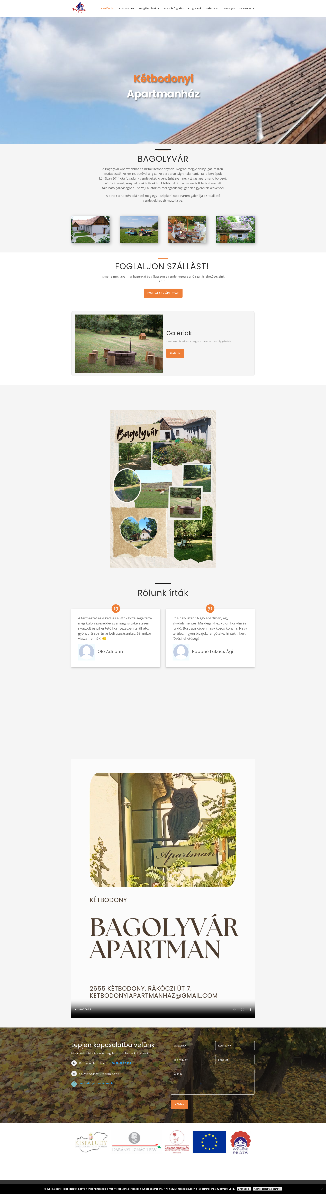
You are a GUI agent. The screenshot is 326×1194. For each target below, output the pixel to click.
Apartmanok (126, 8)
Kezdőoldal (108, 8)
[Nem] (321, 1189)
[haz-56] (90, 229)
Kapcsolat (245, 8)
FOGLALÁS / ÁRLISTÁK (163, 293)
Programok (195, 8)
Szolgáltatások (147, 8)
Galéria (210, 8)
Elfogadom (244, 1188)
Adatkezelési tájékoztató (267, 1188)
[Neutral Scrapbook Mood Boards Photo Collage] (163, 489)
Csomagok (229, 8)
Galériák (179, 333)
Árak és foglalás (174, 8)
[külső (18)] (235, 229)
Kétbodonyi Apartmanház (96, 1083)
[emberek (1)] (139, 229)
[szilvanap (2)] (187, 229)
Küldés (179, 1104)
